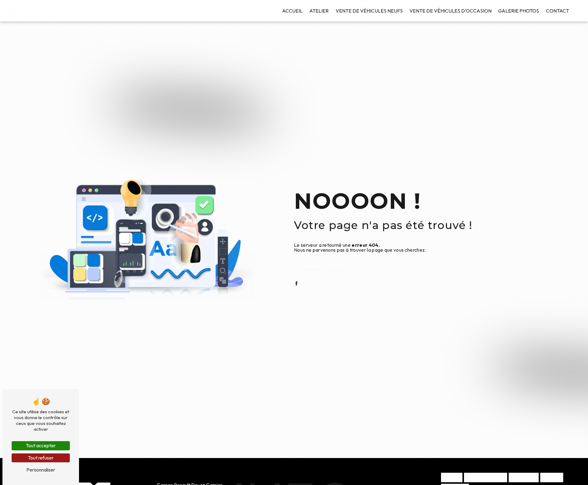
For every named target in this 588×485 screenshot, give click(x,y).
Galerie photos (518, 11)
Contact (557, 11)
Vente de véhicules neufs (369, 11)
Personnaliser (40, 470)
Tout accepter (41, 445)
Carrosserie (524, 477)
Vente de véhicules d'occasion (450, 11)
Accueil (292, 11)
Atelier (319, 11)
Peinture (551, 477)
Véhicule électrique (485, 477)
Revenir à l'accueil (324, 266)
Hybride (451, 477)
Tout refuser (41, 458)
